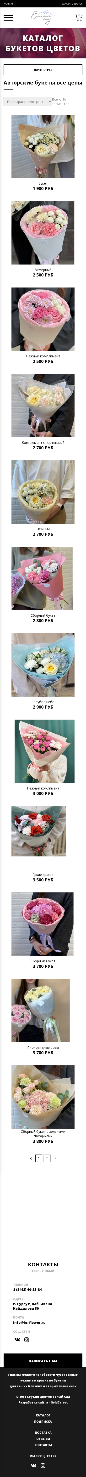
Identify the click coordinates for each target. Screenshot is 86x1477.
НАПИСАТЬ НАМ (43, 1361)
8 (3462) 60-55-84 (27, 1289)
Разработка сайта (33, 1402)
